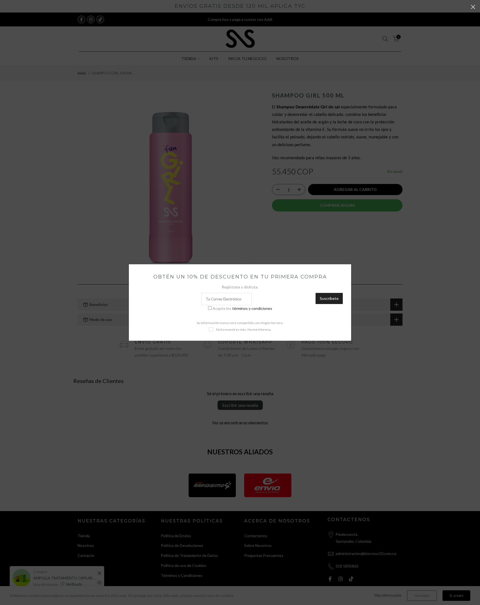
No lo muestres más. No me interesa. (243, 329)
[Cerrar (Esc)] (473, 7)
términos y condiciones (252, 308)
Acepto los (242, 308)
